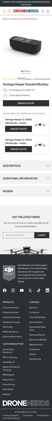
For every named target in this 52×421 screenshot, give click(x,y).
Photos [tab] (27, 71)
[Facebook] (4, 290)
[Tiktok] (39, 290)
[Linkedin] (47, 290)
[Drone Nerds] (26, 10)
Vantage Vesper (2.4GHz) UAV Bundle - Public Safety (18, 141)
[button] (4, 10)
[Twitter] (30, 290)
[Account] (43, 10)
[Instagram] (13, 290)
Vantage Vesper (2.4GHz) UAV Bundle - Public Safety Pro (18, 121)
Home (5, 19)
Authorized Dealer (41, 79)
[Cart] (47, 10)
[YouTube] (22, 290)
